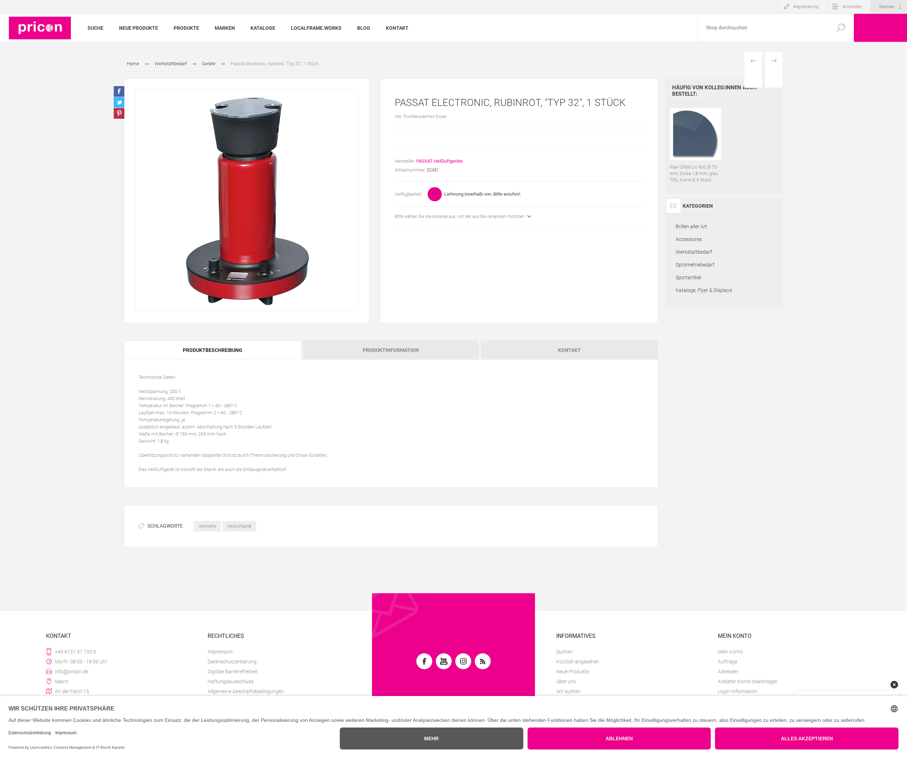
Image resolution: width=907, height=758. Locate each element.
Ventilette (207, 526)
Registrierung (806, 6)
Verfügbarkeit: (408, 194)
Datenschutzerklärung (232, 661)
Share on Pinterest (119, 113)
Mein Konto (730, 652)
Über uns (566, 681)
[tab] (213, 350)
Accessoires (689, 239)
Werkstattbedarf (694, 252)
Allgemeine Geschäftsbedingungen (246, 691)
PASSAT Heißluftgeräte (439, 161)
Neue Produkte (572, 671)
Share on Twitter (119, 102)
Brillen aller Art (691, 226)
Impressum (220, 652)
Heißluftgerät (239, 526)
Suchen (564, 652)
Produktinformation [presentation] (391, 350)
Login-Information (737, 691)
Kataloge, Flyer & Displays (704, 290)
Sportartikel (688, 277)
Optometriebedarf (695, 265)
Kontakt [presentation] (569, 350)
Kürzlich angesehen (577, 661)
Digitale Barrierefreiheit (233, 671)
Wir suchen (568, 691)
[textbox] (762, 28)
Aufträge (727, 661)
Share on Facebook (119, 91)
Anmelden (852, 6)
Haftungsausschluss (230, 681)
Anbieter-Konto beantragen (748, 681)
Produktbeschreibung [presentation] (212, 350)
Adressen (728, 671)
